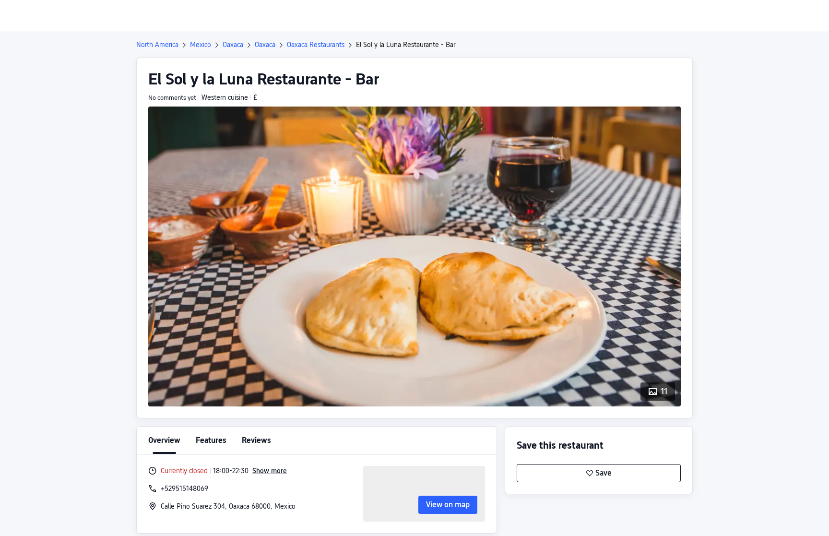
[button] (749, 16)
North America (157, 44)
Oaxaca (233, 44)
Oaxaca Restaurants (315, 44)
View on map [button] (448, 504)
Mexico (200, 44)
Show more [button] (269, 471)
